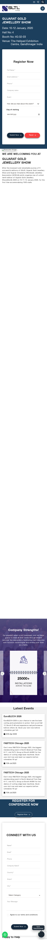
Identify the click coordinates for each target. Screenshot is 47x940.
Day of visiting (13, 110)
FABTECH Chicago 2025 (16, 743)
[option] (23, 674)
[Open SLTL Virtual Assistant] (41, 934)
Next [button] (44, 673)
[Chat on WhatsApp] (5, 934)
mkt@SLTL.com (34, 2)
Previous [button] (2, 673)
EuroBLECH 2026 (12, 717)
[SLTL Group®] (11, 8)
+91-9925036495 (38, 2)
